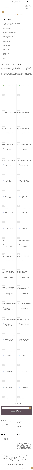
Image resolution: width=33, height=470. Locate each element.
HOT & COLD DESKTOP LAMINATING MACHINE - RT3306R (8, 129)
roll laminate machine (13, 459)
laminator (26, 454)
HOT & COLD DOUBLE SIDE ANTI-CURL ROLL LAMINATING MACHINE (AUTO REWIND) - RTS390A (8, 272)
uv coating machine (3, 456)
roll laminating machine (17, 456)
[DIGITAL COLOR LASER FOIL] (24, 392)
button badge (9, 460)
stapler (27, 458)
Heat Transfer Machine (6, 44)
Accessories (4, 58)
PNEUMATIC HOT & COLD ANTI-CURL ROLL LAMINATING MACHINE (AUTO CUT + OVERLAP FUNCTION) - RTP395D (24, 304)
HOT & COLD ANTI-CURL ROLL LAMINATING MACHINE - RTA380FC (8, 240)
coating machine (3, 455)
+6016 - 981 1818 (24, 464)
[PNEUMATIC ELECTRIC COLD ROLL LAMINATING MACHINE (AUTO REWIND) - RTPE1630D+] (24, 185)
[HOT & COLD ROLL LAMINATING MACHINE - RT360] (8, 201)
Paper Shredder (5, 46)
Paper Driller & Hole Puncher (6, 41)
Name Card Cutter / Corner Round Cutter (8, 36)
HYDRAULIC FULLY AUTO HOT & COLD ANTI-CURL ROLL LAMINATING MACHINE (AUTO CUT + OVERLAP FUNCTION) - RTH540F (24, 352)
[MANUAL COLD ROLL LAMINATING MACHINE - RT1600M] (24, 153)
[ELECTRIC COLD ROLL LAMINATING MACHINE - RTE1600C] (8, 169)
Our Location (18, 422)
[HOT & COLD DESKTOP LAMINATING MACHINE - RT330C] (24, 90)
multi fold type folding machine (16, 460)
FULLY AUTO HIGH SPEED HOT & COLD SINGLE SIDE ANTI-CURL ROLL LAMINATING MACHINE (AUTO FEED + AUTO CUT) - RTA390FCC (24, 240)
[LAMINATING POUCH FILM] (8, 360)
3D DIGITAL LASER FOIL (4, 398)
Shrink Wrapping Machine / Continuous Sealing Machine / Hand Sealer (12, 57)
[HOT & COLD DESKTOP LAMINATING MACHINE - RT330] (8, 90)
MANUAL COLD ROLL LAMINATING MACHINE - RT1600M (24, 160)
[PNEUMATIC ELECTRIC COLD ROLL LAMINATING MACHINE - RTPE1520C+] (24, 169)
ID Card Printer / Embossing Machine (8, 37)
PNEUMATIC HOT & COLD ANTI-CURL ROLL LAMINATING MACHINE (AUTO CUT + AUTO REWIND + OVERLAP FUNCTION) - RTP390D (9, 304)
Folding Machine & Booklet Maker (7, 27)
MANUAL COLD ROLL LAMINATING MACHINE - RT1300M (8, 160)
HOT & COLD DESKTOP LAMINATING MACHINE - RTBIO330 (23, 113)
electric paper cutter (23, 455)
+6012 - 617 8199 (19, 464)
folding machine (3, 459)
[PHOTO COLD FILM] (24, 376)
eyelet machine (8, 459)
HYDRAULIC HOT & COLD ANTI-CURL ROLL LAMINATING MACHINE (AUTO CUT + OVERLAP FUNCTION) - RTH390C (9, 335)
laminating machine (3, 454)
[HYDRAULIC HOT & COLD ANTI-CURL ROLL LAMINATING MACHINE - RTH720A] (24, 328)
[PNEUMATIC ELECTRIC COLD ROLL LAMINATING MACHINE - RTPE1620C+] (8, 185)
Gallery (18, 427)
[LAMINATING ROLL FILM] (24, 360)
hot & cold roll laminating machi (5, 458)
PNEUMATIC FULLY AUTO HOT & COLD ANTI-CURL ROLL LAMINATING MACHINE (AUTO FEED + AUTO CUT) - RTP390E (8, 288)
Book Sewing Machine (6, 40)
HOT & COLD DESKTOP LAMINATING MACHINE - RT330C (24, 96)
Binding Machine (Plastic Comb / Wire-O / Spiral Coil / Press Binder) (11, 23)
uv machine (22, 456)
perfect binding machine (21, 454)
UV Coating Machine (5, 33)
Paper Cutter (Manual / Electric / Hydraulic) (8, 20)
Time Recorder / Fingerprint (6, 45)
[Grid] (1, 82)
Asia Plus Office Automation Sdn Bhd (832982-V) (15, 468)
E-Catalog (18, 425)
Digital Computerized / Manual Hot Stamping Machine (10, 32)
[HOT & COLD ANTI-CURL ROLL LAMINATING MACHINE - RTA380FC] (8, 233)
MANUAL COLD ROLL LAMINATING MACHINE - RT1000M (24, 144)
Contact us (18, 423)
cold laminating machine (20, 459)
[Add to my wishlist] (2, 95)
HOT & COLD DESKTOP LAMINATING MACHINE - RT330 (8, 96)
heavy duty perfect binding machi (15, 455)
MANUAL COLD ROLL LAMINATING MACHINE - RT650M (8, 144)
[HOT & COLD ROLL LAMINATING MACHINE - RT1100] (24, 217)
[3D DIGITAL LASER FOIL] (8, 392)
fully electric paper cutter (10, 456)
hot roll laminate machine (19, 457)
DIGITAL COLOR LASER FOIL (20, 398)
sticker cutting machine (4, 457)
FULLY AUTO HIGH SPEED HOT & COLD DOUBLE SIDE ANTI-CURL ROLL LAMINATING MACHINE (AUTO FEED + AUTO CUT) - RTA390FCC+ (8, 256)
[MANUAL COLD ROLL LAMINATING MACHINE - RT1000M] (24, 137)
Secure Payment (19, 426)
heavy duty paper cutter (10, 454)
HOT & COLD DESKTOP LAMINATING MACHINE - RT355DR (23, 129)
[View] (4, 95)
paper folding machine (23, 460)
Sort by (5, 82)
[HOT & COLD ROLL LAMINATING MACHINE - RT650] (8, 217)
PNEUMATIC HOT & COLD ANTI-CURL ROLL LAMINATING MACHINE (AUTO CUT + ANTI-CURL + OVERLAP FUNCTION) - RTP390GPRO (9, 320)
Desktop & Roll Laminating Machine (7, 24)
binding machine (8, 455)
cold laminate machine (27, 459)
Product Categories (19, 421)
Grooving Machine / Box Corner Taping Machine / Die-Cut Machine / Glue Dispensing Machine (15, 29)
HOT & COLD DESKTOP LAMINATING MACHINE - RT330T (9, 112)
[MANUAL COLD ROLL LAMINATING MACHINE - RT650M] (8, 137)
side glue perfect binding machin (14, 458)
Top (31, 468)
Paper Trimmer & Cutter (6, 49)
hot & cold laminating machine (12, 457)
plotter (26, 456)
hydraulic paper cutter (22, 458)
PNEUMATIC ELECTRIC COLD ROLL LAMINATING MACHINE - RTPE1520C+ (23, 176)
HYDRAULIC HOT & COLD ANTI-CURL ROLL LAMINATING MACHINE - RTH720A (24, 335)
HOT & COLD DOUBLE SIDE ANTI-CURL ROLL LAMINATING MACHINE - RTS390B (22, 272)
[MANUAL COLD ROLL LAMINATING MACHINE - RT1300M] (8, 153)
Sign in (10, 7)
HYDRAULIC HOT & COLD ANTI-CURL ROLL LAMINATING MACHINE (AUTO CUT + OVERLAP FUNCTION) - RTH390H (9, 351)
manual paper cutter (3, 460)
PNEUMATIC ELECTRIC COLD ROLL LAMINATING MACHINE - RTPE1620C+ (7, 192)
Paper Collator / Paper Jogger (7, 53)
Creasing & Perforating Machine (7, 28)
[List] (3, 82)
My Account (14, 7)
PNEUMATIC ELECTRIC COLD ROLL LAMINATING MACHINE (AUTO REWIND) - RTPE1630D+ (23, 192)
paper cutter (15, 454)
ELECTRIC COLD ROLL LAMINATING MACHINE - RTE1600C (9, 176)
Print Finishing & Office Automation (6, 19)
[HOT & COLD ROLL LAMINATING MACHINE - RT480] (24, 201)
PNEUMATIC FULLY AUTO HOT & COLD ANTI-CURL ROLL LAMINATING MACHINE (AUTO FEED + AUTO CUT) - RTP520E (24, 288)
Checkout (17, 7)
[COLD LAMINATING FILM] (8, 376)
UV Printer (4, 54)
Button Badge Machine (6, 42)
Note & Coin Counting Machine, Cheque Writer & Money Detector (11, 50)
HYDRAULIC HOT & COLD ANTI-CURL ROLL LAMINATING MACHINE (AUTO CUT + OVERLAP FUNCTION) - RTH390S (24, 320)
